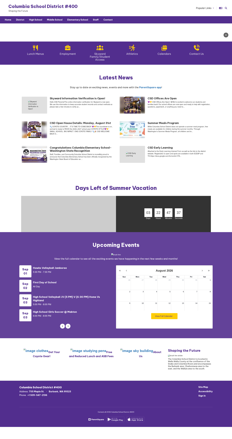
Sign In (202, 395)
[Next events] (68, 326)
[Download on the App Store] (135, 419)
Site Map (203, 387)
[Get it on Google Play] (115, 419)
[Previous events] (62, 326)
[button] (205, 8)
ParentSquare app (150, 87)
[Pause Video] (226, 35)
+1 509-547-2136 (37, 395)
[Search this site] (226, 8)
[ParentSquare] (96, 419)
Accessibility (205, 391)
